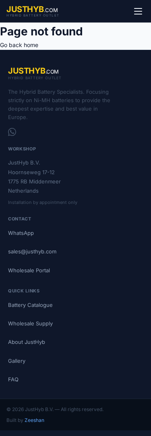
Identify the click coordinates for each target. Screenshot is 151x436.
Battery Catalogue (30, 305)
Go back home (19, 44)
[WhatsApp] (12, 132)
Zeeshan (34, 420)
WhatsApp (21, 233)
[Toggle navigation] (138, 11)
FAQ (13, 379)
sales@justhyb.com (32, 251)
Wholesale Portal (29, 270)
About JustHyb (26, 342)
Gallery (16, 361)
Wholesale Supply (30, 323)
